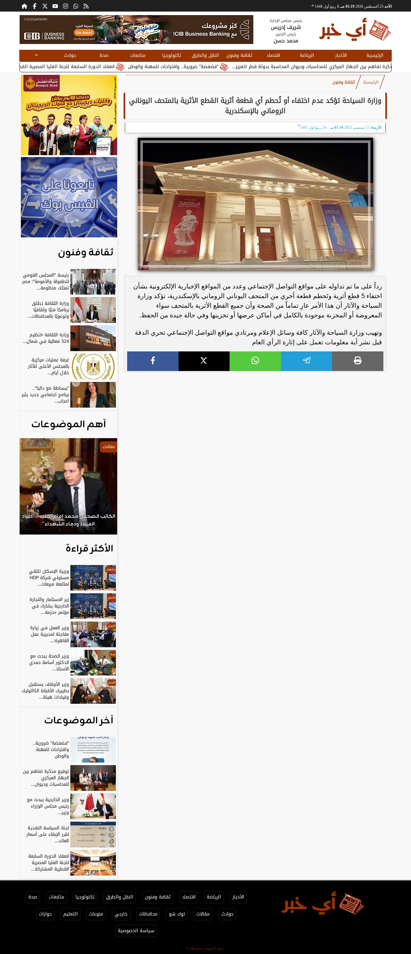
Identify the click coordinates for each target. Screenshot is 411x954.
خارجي (121, 914)
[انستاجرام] (65, 6)
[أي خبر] (136, 29)
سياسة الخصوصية (136, 930)
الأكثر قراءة (89, 549)
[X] (204, 361)
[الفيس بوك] (35, 6)
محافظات (148, 914)
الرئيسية (374, 55)
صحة (104, 55)
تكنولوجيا (171, 55)
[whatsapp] (255, 361)
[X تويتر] (45, 6)
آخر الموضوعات (78, 721)
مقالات (203, 914)
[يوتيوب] (55, 6)
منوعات (96, 914)
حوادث (70, 55)
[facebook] (153, 361)
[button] (33, 489)
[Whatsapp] (76, 6)
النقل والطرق (205, 55)
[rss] (86, 6)
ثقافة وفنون (239, 55)
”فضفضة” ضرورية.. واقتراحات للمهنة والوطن (200, 66)
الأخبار (341, 55)
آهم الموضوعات (68, 425)
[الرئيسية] (24, 6)
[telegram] (306, 361)
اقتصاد (273, 55)
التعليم (70, 914)
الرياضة (307, 55)
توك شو (177, 914)
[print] (357, 361)
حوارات (45, 914)
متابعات (137, 55)
